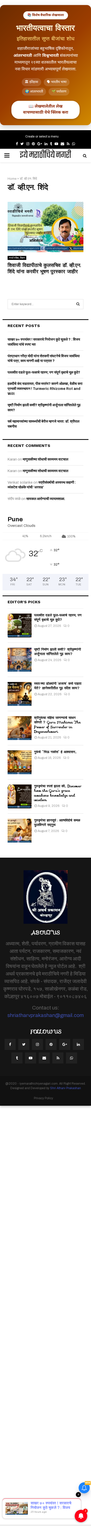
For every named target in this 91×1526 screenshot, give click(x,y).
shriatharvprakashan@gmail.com (45, 1015)
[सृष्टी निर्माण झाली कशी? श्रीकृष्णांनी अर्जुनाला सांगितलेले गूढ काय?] (20, 660)
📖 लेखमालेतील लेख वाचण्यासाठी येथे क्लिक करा (45, 109)
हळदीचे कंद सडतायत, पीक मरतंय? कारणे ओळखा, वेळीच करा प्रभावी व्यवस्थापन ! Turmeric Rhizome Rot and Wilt (45, 388)
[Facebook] (10, 1044)
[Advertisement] (45, 1315)
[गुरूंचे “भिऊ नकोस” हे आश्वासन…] (20, 762)
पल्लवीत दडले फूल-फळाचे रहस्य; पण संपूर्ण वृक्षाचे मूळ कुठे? (44, 372)
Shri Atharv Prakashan (65, 1088)
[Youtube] (30, 1057)
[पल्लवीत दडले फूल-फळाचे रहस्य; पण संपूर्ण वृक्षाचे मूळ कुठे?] (20, 625)
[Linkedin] (78, 1044)
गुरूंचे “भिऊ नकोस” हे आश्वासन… (55, 752)
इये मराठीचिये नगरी (45, 155)
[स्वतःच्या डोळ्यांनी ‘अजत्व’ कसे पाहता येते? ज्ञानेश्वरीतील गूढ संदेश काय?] (20, 694)
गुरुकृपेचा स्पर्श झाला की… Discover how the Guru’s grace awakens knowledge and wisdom (58, 793)
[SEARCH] (78, 304)
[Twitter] (23, 1044)
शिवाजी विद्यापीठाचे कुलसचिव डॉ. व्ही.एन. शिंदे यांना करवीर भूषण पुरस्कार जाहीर (44, 268)
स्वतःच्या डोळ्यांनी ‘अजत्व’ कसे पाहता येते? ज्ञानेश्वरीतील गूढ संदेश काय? (57, 686)
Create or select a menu (42, 136)
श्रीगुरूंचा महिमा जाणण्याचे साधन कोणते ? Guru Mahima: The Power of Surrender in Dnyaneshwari (57, 724)
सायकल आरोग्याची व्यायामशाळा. (45, 499)
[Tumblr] (16, 1057)
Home (12, 178)
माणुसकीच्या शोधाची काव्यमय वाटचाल (45, 459)
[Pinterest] (51, 1044)
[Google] (64, 1044)
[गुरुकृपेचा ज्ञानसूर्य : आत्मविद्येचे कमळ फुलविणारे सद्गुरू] (20, 831)
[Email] (44, 1057)
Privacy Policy (43, 1098)
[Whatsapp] (71, 1057)
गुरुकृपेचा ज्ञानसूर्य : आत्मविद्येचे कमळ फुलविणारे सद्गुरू (57, 822)
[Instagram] (37, 1044)
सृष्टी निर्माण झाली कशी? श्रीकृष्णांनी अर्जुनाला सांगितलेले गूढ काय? (57, 651)
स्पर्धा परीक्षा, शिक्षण (17, 257)
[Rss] (57, 1057)
